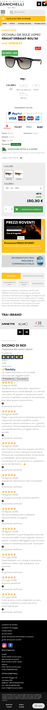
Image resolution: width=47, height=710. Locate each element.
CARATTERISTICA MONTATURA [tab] (33, 276)
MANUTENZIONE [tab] (37, 283)
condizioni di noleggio (10, 628)
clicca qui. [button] (4, 700)
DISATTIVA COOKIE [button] (9, 706)
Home (4, 24)
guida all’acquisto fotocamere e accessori (18, 637)
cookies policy (7, 631)
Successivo (22, 379)
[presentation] (20, 332)
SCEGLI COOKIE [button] (21, 706)
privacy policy (7, 634)
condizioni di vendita (9, 625)
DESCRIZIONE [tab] (11, 276)
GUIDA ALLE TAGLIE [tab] (24, 283)
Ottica (12, 24)
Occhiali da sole (24, 24)
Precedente (8, 379)
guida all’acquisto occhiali (11, 640)
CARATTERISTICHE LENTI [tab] (9, 283)
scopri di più (35, 249)
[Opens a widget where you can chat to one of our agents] (38, 706)
